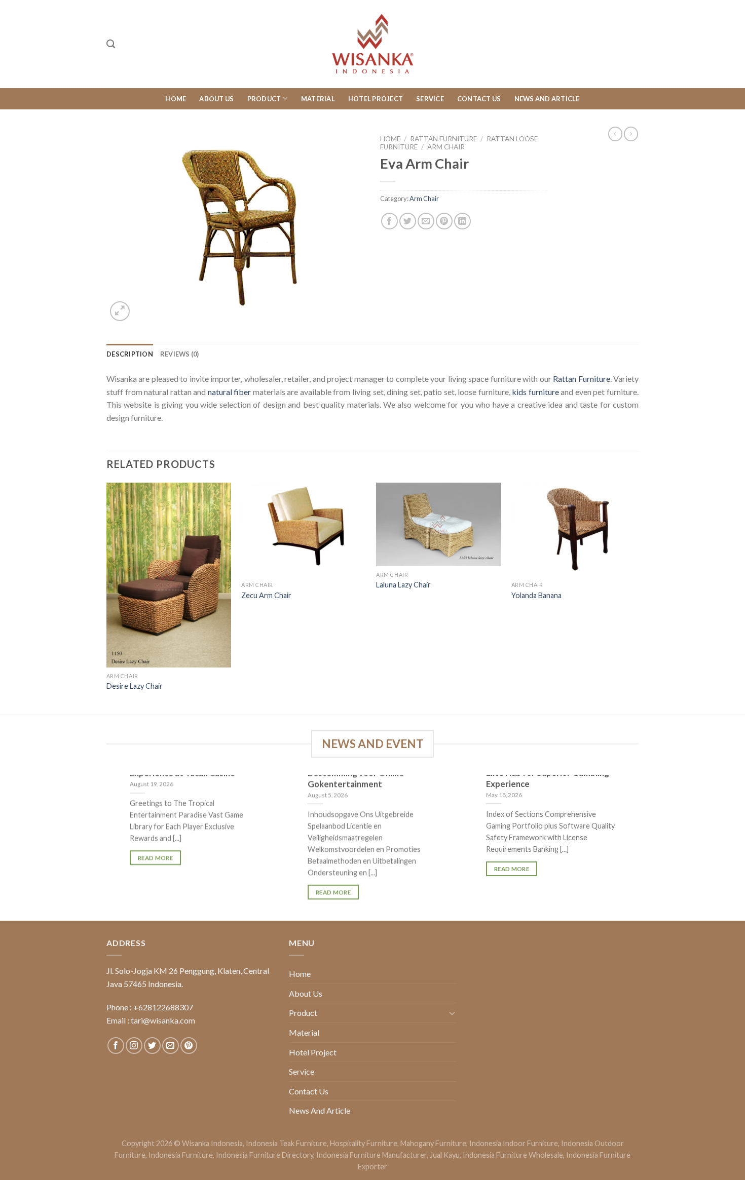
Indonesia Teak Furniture (286, 1143)
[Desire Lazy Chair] (169, 575)
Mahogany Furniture (433, 1143)
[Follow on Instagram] (134, 1045)
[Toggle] (452, 1013)
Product (264, 99)
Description (129, 354)
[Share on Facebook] (389, 221)
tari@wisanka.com (164, 1020)
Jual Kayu (445, 1155)
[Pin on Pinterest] (444, 221)
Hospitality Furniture (363, 1143)
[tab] (129, 354)
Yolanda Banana (536, 595)
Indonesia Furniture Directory (264, 1155)
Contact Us (479, 99)
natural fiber (229, 392)
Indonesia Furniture (180, 1155)
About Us (216, 99)
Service (430, 99)
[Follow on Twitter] (152, 1045)
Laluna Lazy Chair (403, 584)
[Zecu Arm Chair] (303, 529)
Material (318, 99)
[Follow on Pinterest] (188, 1045)
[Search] (110, 44)
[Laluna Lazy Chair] (438, 524)
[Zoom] (120, 311)
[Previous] (107, 598)
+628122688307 (163, 1007)
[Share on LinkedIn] (462, 221)
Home (175, 99)
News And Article (547, 99)
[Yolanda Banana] (574, 529)
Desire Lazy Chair (134, 686)
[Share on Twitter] (407, 221)
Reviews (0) (179, 354)
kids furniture (535, 392)
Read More (155, 857)
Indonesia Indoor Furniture (513, 1143)
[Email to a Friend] (426, 221)
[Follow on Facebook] (115, 1045)
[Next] (635, 598)
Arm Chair (446, 147)
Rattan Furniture (443, 139)
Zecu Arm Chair (266, 595)
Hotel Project (375, 99)
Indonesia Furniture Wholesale (513, 1155)
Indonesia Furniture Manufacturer (371, 1155)
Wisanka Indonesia (212, 1143)
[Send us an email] (170, 1045)
